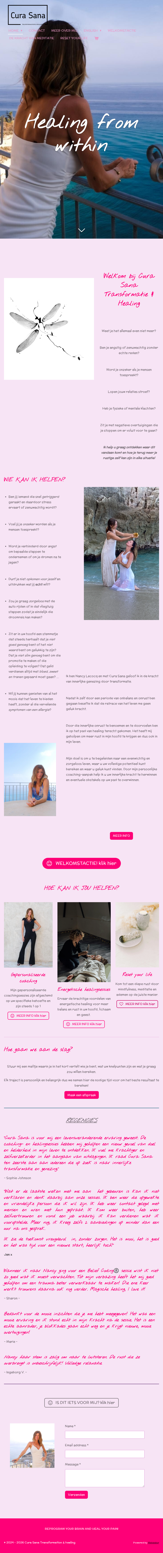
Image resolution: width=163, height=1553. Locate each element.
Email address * (77, 1445)
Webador (153, 1542)
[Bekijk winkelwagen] (96, 38)
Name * (70, 1426)
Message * (73, 1464)
